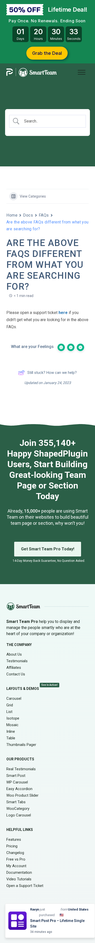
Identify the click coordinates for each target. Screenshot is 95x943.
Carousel (13, 698)
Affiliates (13, 667)
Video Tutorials (18, 879)
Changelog (15, 852)
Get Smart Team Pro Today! (47, 549)
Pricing (11, 846)
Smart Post (15, 775)
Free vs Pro (15, 859)
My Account (16, 866)
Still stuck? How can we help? (52, 372)
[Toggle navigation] (81, 72)
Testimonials (17, 661)
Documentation (19, 872)
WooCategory (17, 808)
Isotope (12, 718)
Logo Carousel (18, 815)
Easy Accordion (19, 789)
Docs (28, 215)
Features (13, 839)
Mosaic (12, 725)
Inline (10, 731)
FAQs (44, 215)
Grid (9, 705)
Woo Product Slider (22, 795)
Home (11, 215)
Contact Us (15, 674)
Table (10, 738)
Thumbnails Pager (21, 744)
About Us (14, 654)
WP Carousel (17, 782)
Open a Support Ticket (24, 885)
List (9, 711)
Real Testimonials (21, 769)
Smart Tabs (16, 802)
